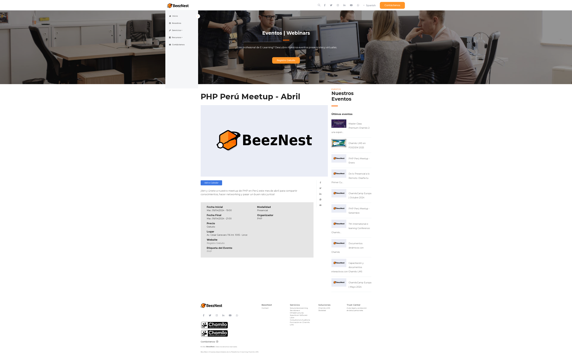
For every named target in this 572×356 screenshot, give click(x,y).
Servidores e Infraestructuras (297, 311)
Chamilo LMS (324, 308)
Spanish (371, 5)
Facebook (320, 182)
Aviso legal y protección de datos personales (357, 309)
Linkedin (320, 194)
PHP (209, 251)
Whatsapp (320, 199)
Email (320, 205)
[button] (181, 30)
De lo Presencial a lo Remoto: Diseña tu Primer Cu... (350, 178)
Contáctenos (392, 5)
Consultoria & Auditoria (300, 320)
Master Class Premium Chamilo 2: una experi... (350, 128)
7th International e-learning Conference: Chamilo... (350, 228)
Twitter (320, 188)
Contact (265, 308)
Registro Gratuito (286, 60)
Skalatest (322, 310)
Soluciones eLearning (299, 308)
